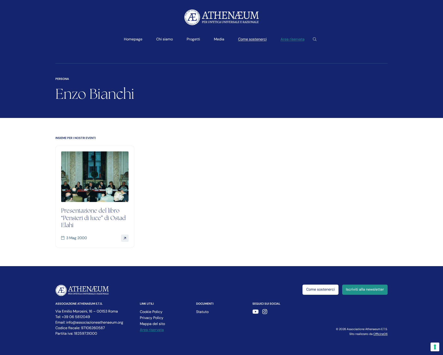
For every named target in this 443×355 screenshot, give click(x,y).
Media (219, 39)
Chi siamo (164, 39)
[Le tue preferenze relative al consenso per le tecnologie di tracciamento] (435, 347)
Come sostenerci (252, 39)
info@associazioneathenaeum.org (94, 323)
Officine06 (380, 334)
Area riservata (293, 39)
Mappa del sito (152, 324)
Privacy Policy (151, 318)
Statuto (202, 312)
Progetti (193, 39)
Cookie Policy (151, 312)
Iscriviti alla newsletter (365, 290)
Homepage (133, 39)
